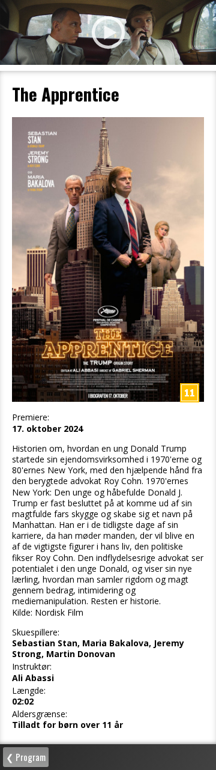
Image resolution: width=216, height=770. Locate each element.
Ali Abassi (33, 678)
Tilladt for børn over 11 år (67, 725)
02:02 (23, 701)
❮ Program (26, 756)
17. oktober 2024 (47, 428)
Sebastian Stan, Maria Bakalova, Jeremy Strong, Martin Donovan (98, 648)
